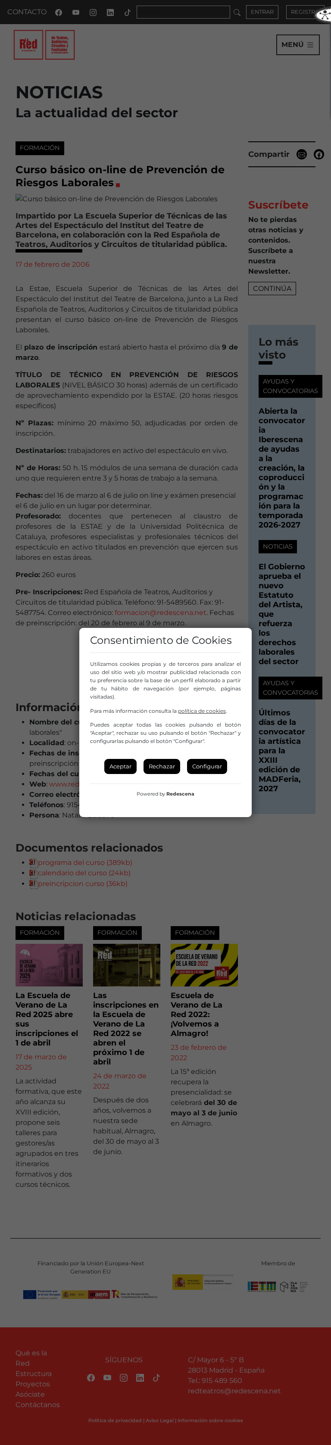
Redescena (180, 794)
